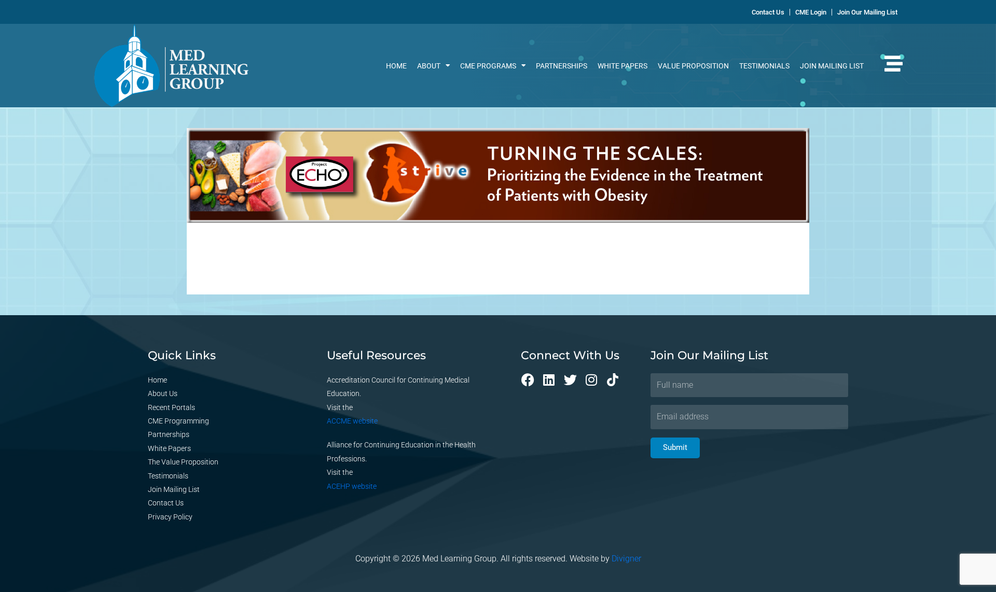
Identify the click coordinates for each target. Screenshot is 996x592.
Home (396, 66)
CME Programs (488, 66)
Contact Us (166, 503)
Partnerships (561, 66)
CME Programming (178, 421)
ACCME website (352, 421)
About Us (162, 393)
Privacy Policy (170, 517)
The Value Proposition (183, 462)
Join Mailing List (832, 66)
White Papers (622, 66)
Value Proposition (693, 66)
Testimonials (764, 66)
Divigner (626, 558)
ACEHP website (352, 486)
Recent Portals (171, 407)
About (428, 66)
